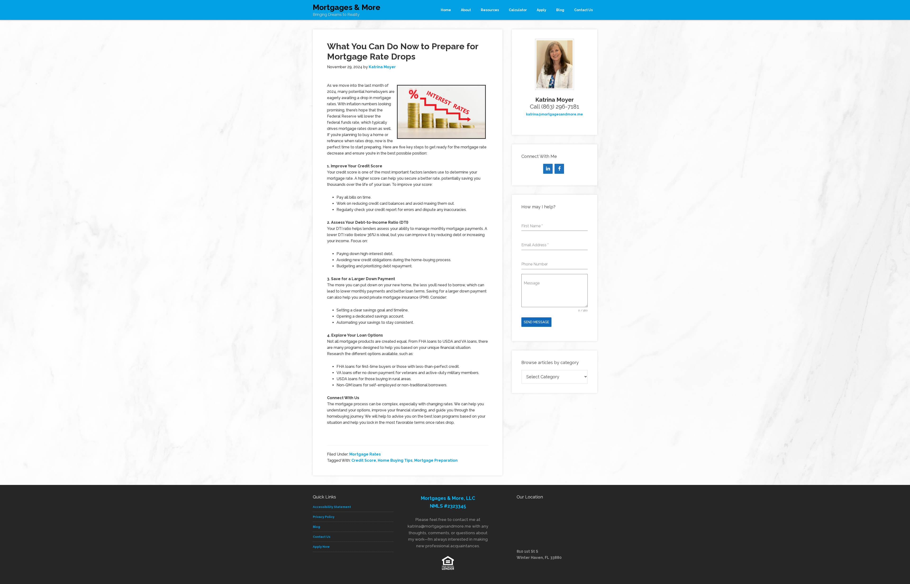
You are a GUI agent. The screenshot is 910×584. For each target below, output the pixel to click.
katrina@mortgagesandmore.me (554, 114)
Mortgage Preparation (436, 460)
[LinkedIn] (548, 169)
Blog (316, 527)
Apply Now (321, 546)
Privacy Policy (323, 517)
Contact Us (321, 536)
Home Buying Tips (395, 460)
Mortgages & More (346, 7)
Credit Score (363, 460)
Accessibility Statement (332, 507)
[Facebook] (559, 169)
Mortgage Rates (365, 454)
